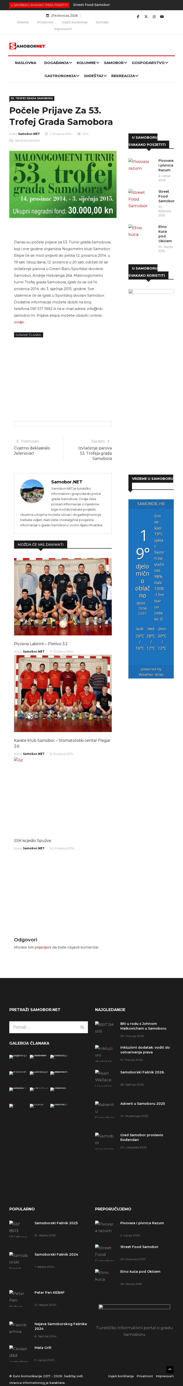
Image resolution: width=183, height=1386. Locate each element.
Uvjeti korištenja (74, 22)
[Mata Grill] (39, 1071)
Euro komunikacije (27, 1376)
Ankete (23, 22)
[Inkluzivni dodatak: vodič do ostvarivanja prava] (106, 1055)
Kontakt (102, 22)
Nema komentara (27, 140)
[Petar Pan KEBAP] (59, 1054)
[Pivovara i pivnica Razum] (141, 167)
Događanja (56, 62)
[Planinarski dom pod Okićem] (39, 1087)
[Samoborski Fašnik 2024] (39, 1054)
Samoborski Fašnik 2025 (56, 1223)
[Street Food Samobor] (141, 199)
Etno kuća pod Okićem (140, 1271)
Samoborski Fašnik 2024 (56, 1254)
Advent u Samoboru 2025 (142, 1103)
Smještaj (93, 76)
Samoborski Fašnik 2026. (142, 1072)
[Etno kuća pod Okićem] (141, 233)
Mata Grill (43, 1348)
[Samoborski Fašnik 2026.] (106, 1083)
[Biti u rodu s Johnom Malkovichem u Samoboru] (106, 1029)
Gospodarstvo (148, 62)
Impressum (63, 29)
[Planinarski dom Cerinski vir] (18, 1103)
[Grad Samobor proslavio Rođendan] (106, 1153)
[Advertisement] (63, 378)
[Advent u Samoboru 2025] (106, 1114)
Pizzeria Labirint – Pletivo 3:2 (41, 644)
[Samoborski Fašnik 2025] (18, 1054)
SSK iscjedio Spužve (32, 840)
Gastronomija (60, 76)
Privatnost (45, 22)
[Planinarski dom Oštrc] (18, 1087)
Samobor (114, 62)
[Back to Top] (169, 1369)
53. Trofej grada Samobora (32, 98)
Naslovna (25, 62)
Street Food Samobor (91, 5)
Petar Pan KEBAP (50, 1292)
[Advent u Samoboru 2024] (59, 1103)
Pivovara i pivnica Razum (165, 165)
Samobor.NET (29, 134)
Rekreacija (123, 76)
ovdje (19, 322)
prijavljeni (43, 947)
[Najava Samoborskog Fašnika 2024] (18, 1071)
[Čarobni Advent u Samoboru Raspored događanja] (59, 1071)
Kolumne (86, 62)
